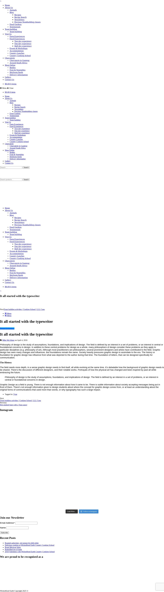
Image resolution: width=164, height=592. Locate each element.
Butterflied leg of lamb (13, 549)
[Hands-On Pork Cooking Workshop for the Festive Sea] (136, 430)
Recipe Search (20, 17)
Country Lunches (17, 53)
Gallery (8, 77)
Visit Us (8, 34)
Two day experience (22, 41)
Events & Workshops (18, 48)
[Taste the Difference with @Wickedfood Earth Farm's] (27, 492)
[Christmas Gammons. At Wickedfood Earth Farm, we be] (136, 461)
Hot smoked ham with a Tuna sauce (13, 405)
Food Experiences (17, 39)
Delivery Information (19, 75)
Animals (13, 10)
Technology (9, 328)
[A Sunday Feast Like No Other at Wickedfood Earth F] (136, 492)
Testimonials (15, 27)
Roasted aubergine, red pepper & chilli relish (22, 543)
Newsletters (19, 19)
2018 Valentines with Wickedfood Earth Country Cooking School (30, 552)
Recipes (17, 15)
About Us (9, 7)
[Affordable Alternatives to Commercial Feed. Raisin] (82, 461)
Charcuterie (10, 58)
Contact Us (9, 79)
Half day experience (23, 46)
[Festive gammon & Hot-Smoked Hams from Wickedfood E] (82, 492)
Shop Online (10, 65)
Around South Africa (18, 63)
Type (15, 394)
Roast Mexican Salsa (13, 547)
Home (7, 5)
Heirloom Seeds (16, 72)
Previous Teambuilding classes (27, 22)
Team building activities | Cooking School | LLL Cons (24, 309)
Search (26, 180)
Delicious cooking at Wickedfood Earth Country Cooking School (29, 545)
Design (2, 328)
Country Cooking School (20, 55)
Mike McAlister (8, 340)
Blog (12, 12)
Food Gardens (15, 24)
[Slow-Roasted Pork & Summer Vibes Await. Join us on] (82, 430)
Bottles (13, 67)
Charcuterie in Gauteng (19, 60)
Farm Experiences (17, 36)
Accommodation (17, 51)
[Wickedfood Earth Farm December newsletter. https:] (27, 430)
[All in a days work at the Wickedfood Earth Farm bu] (27, 461)
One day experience (22, 43)
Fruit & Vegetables (17, 70)
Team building (11, 29)
